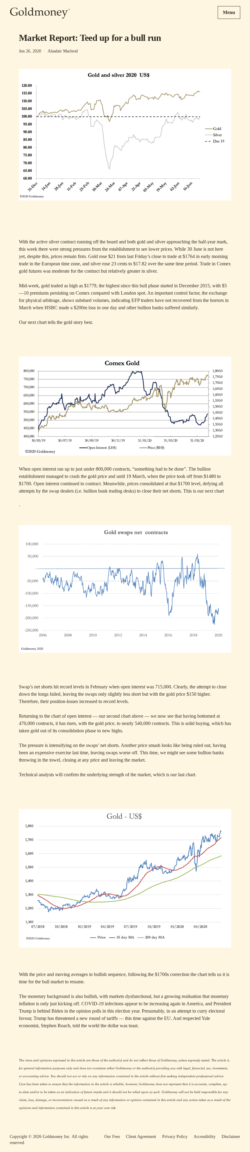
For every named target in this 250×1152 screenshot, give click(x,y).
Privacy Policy (175, 1136)
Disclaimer (231, 1136)
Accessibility (205, 1136)
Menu (229, 12)
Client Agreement (141, 1136)
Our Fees (112, 1136)
